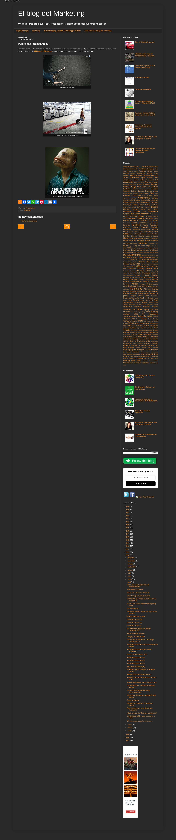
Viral (129, 326)
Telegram (155, 316)
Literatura (140, 250)
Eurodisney (142, 223)
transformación (128, 363)
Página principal (22, 31)
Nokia (142, 271)
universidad (137, 363)
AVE (124, 171)
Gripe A (132, 234)
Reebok (140, 293)
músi (141, 352)
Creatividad (127, 205)
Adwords (126, 173)
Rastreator (126, 291)
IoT (157, 243)
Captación (126, 191)
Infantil (125, 241)
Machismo (140, 252)
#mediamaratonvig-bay (146, 169)
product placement (134, 356)
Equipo (156, 218)
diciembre (131, 558)
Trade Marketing (153, 318)
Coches (144, 195)
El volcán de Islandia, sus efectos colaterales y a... (139, 630)
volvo (156, 363)
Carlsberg (134, 191)
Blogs (133, 187)
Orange (137, 275)
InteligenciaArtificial (151, 240)
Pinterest (146, 281)
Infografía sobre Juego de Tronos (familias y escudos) (144, 55)
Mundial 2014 (135, 264)
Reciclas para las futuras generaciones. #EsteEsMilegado (146, 400)
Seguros (144, 302)
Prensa (125, 286)
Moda (148, 262)
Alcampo (133, 173)
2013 (128, 546)
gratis (148, 341)
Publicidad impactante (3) (136, 657)
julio (129, 573)
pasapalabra (130, 354)
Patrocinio (150, 277)
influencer (147, 343)
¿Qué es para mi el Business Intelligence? (142, 713)
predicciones (153, 354)
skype (133, 360)
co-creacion (134, 334)
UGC (148, 321)
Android (132, 175)
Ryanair (142, 300)
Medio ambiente (145, 257)
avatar (150, 330)
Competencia (144, 198)
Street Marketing (152, 312)
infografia (155, 343)
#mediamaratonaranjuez (150, 166)
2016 (128, 537)
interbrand (142, 345)
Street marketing (133, 700)
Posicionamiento (152, 284)
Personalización (136, 281)
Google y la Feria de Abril (136, 637)
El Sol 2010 (127, 216)
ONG (134, 273)
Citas (156, 193)
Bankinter (126, 184)
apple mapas (138, 330)
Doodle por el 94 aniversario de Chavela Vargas (145, 435)
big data (155, 330)
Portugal (142, 284)
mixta (151, 350)
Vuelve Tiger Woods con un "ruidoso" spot (141, 682)
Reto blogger (149, 298)
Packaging (154, 275)
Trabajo (144, 319)
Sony (134, 309)
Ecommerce (153, 211)
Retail (142, 298)
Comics (155, 195)
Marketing (135, 254)
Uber (152, 321)
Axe (135, 182)
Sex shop (139, 304)
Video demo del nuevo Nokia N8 (138, 593)
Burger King (146, 186)
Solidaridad (127, 310)
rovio (156, 358)
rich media (150, 358)
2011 (128, 552)
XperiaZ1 (150, 328)
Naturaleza (132, 268)
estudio (155, 339)
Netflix (156, 268)
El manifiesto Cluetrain (135, 590)
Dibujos (143, 209)
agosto (130, 570)
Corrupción (154, 202)
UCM (145, 321)
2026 (128, 507)
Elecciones (148, 216)
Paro (144, 277)
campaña (150, 332)
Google (126, 234)
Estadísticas (134, 221)
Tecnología (153, 314)
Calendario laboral (145, 189)
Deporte (154, 207)
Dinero (156, 209)
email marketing (132, 339)
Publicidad (27, 210)
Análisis (125, 177)
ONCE (130, 273)
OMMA (125, 273)
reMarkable (155, 356)
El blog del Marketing (51, 13)
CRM (133, 189)
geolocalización (140, 341)
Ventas (136, 323)
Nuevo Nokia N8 (132, 609)
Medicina (135, 257)
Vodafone (146, 325)
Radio (149, 289)
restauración (141, 358)
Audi (156, 180)
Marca (126, 255)
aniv (132, 330)
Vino (124, 326)
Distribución (127, 211)
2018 (128, 531)
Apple (143, 177)
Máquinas (134, 266)
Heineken (126, 236)
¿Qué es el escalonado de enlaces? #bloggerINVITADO (145, 102)
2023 (128, 516)
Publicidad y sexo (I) (134, 626)
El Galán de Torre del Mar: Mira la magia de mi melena (146, 138)
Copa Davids (136, 202)
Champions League (151, 191)
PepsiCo (126, 279)
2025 (128, 510)
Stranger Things (140, 312)
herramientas (127, 343)
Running (136, 300)
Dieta (149, 209)
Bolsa (139, 186)
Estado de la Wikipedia (143, 89)
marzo (130, 725)
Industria (155, 238)
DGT (138, 207)
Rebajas (141, 291)
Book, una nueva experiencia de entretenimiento (138, 586)
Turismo (134, 321)
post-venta (140, 354)
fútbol (131, 341)
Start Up (133, 312)
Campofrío (154, 189)
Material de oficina (153, 255)
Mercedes (145, 259)
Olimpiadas (146, 273)
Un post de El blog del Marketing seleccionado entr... (138, 691)
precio (147, 354)
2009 (128, 735)
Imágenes (146, 238)
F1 (154, 223)
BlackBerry (146, 184)
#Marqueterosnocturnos (131, 166)
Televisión (126, 319)
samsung (126, 361)
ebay (149, 336)
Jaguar (131, 246)
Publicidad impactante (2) (136, 660)
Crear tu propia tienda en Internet (138, 596)
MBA (124, 252)
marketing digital (129, 350)
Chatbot (135, 193)
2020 (156, 169)
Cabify (137, 189)
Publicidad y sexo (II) (134, 623)
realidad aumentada (129, 358)
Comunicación (128, 200)
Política (134, 284)
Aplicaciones (134, 177)
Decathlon (147, 207)
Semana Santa (153, 302)
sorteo (139, 360)
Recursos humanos (151, 291)
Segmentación (128, 302)
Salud (156, 300)
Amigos (156, 173)
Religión (133, 295)
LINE (129, 248)
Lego (150, 248)
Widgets (138, 328)
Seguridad (137, 302)
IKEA (131, 238)
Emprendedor (131, 218)
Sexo (144, 304)
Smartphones (127, 306)
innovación (134, 345)
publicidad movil (145, 356)
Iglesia (141, 238)
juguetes (131, 347)
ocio (124, 354)
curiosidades (127, 336)
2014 (128, 543)
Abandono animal (132, 171)
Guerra (137, 234)
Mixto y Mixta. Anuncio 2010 (137, 654)
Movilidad (155, 262)
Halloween (143, 234)
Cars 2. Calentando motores (144, 42)
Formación (144, 227)
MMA (128, 252)
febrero (130, 728)
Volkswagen (154, 325)
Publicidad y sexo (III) (134, 620)
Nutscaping (155, 271)
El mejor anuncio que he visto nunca (139, 721)
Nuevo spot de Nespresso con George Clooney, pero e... (140, 640)
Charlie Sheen (127, 193)
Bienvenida (133, 184)
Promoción (148, 286)
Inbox (151, 238)
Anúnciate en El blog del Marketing (97, 31)
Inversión (151, 243)
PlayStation (154, 281)
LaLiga (146, 248)
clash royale (126, 334)
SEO (151, 300)
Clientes (126, 196)
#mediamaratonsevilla (130, 169)
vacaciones (145, 363)
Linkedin (133, 250)
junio (129, 576)
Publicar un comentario (29, 221)
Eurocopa (134, 223)
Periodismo (134, 279)
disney (145, 337)
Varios (131, 323)
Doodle (137, 211)
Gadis (140, 231)
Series (125, 304)
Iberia (137, 238)
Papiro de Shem (137, 277)
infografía (126, 345)
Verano (142, 323)
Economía (126, 214)
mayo (130, 579)
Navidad (140, 268)
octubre (130, 564)
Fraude (148, 229)
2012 (128, 549)
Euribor (155, 220)
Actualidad (142, 171)
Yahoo (156, 328)
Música (140, 266)
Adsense (155, 171)
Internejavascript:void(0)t (130, 243)
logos (150, 347)
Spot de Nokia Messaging (136, 666)
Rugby (130, 300)
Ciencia (146, 193)
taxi (150, 360)
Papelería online (128, 277)
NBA (145, 266)
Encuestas (149, 218)
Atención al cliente (130, 180)
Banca (156, 182)
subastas (145, 360)
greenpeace (154, 341)
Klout (152, 246)
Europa (150, 223)
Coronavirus (145, 202)
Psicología (126, 289)
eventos (125, 341)
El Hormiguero (154, 214)
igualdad (140, 343)
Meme (133, 259)
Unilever (125, 323)
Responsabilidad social (131, 298)
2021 (128, 522)
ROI (145, 289)
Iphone (125, 246)
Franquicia (136, 229)
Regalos (146, 293)
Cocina (149, 195)
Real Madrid (134, 291)
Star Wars (154, 309)
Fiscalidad (135, 227)
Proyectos (155, 286)
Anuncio (154, 175)
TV (143, 314)
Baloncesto (149, 182)
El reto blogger (138, 216)
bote (139, 332)
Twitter (140, 321)
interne (148, 345)
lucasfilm (155, 347)
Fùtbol (131, 231)
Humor (126, 238)
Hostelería (148, 236)
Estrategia (144, 220)
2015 (128, 540)
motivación (135, 352)
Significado (150, 304)
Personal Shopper (145, 279)
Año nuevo (141, 182)
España (126, 221)
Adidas (149, 171)
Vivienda (139, 325)
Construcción (145, 200)
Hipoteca (134, 236)
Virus (134, 325)
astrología (145, 330)
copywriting (155, 334)
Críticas (141, 205)
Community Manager (129, 198)
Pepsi (156, 277)
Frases (143, 229)
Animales (139, 175)
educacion (154, 337)
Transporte (127, 321)
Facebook (136, 225)
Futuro (125, 232)
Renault (140, 295)
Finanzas (126, 227)
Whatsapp (131, 328)
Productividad (133, 286)
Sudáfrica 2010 (130, 314)
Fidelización (154, 225)
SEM (146, 300)
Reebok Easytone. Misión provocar (139, 674)
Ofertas (139, 273)
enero (130, 731)
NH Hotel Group (152, 266)
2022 (128, 519)
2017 (128, 534)
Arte (156, 177)
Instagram (140, 241)
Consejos (137, 200)
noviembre (131, 561)
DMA (142, 207)
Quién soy (36, 31)
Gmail (156, 231)
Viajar (147, 323)
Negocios (149, 268)
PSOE (147, 275)
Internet (143, 243)
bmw (135, 332)
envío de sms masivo (146, 339)
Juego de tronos (139, 246)
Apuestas (150, 177)
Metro (124, 262)
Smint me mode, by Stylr (136, 634)
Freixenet (155, 229)
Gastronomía (148, 232)
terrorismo (155, 360)
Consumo (127, 202)
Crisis (135, 205)
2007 (128, 741)
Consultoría (154, 200)
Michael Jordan (132, 262)
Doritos (144, 211)
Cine (152, 193)
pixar (135, 354)
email (125, 339)
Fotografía (154, 227)
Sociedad (137, 307)
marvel (146, 350)
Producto (141, 286)
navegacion (146, 352)
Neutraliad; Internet (129, 271)
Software (155, 306)
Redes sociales (130, 293)
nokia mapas (154, 352)
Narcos (125, 268)
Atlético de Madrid (147, 180)
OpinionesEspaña (128, 275)
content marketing (144, 334)
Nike (137, 271)
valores (152, 363)
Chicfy (140, 193)
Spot (139, 309)
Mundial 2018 (145, 264)
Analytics (126, 175)
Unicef (156, 321)
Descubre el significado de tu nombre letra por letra (145, 67)
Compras (155, 198)
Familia (145, 225)
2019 (128, 528)
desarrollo (134, 336)
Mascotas (144, 255)
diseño (140, 337)
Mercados (138, 259)
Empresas (141, 218)
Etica (150, 220)
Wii (143, 328)
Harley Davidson (152, 234)
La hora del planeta (137, 248)
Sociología (146, 306)
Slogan (156, 304)
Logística (146, 250)
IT (134, 238)
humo (134, 343)
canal (156, 332)
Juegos (147, 246)
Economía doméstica (140, 214)
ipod (152, 345)
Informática (132, 240)
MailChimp (146, 252)
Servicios (132, 304)
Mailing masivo (154, 252)
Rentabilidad (154, 295)
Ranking (155, 289)
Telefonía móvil (145, 316)
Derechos (126, 209)
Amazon (149, 173)
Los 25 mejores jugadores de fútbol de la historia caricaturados (145, 150)
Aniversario (146, 175)
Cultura (147, 205)
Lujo (156, 250)
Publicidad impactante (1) (136, 663)
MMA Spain (133, 252)
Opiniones (154, 273)
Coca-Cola (136, 196)
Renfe (147, 295)
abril (129, 582)
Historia (141, 236)
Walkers (125, 328)
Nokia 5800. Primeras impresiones (142, 412)
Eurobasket (126, 223)
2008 (128, 738)
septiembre (132, 567)
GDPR (135, 231)
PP (143, 275)
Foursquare (127, 229)
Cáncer (134, 207)
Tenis (133, 318)
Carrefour (141, 191)
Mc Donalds (127, 257)
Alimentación (141, 173)
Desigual (135, 209)
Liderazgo (126, 250)
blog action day (128, 332)
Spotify (146, 310)
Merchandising (153, 259)
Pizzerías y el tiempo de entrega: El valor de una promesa (143, 126)
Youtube (126, 330)
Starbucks (126, 312)
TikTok (137, 318)
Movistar (126, 264)
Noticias (148, 271)
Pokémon (126, 284)
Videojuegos (154, 323)
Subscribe (141, 483)
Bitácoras (139, 184)
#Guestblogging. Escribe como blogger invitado (62, 31)
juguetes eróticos (141, 347)
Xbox (145, 328)
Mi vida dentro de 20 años (136, 616)
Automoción (128, 182)
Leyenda (155, 248)
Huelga (155, 236)
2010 (128, 555)
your (124, 365)
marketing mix (139, 350)
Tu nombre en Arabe (142, 77)
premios (126, 356)
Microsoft (142, 262)
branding (144, 332)
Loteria (152, 250)
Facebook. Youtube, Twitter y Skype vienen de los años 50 (145, 114)
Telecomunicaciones (130, 316)
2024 (128, 513)
